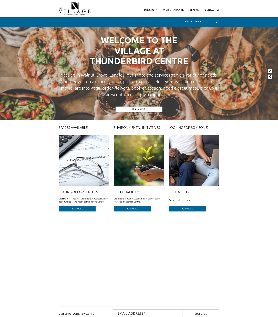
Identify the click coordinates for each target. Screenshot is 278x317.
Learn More (139, 109)
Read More (77, 209)
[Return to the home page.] (74, 8)
